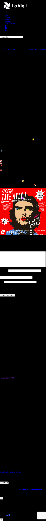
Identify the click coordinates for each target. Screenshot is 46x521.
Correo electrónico (8, 275)
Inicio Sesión (10, 24)
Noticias (8, 21)
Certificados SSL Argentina (10, 472)
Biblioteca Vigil (9, 49)
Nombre (4, 271)
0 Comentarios (40, 49)
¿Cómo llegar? (5, 378)
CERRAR (4, 483)
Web (2, 282)
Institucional (9, 17)
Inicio (7, 15)
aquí (8, 515)
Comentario (5, 250)
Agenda (8, 19)
